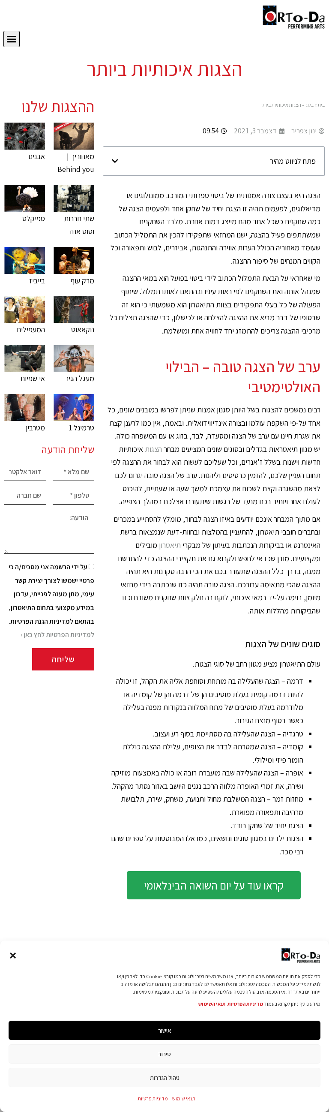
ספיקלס (33, 218)
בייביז (37, 281)
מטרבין (35, 428)
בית (321, 105)
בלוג (309, 105)
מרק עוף (82, 281)
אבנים (36, 156)
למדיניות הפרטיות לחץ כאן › (57, 634)
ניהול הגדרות (164, 1077)
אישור (164, 1030)
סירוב (164, 1054)
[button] (13, 955)
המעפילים (31, 329)
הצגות (153, 449)
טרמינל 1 (81, 428)
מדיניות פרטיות (153, 1098)
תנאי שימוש (183, 1098)
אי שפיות (32, 378)
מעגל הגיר (79, 378)
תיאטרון (170, 545)
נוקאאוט (82, 329)
